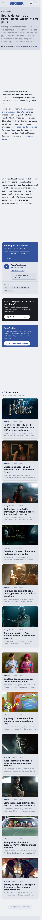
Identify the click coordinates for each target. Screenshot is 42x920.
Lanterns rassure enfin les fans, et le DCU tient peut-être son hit (20, 804)
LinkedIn (24, 253)
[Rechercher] (31, 3)
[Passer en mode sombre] (36, 3)
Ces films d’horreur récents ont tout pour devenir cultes (20, 552)
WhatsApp (9, 258)
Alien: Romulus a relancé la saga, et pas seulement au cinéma (18, 763)
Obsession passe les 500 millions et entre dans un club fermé (19, 469)
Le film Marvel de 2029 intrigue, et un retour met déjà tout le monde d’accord (19, 511)
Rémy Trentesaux (7, 46)
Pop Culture (7, 11)
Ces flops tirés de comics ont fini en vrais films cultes (18, 680)
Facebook (13, 253)
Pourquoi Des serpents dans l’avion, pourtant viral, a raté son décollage (20, 593)
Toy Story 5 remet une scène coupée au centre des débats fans (18, 721)
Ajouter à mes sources (18, 317)
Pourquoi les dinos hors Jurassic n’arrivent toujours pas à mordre (20, 845)
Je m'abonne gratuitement (18, 343)
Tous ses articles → (17, 270)
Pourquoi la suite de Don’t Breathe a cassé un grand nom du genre (19, 635)
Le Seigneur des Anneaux (20, 287)
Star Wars (8, 291)
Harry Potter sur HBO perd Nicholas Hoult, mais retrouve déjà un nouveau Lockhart (19, 427)
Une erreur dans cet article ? (22, 276)
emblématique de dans (16, 112)
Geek (6, 287)
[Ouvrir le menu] (3, 3)
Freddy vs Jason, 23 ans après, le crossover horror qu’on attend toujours (19, 887)
